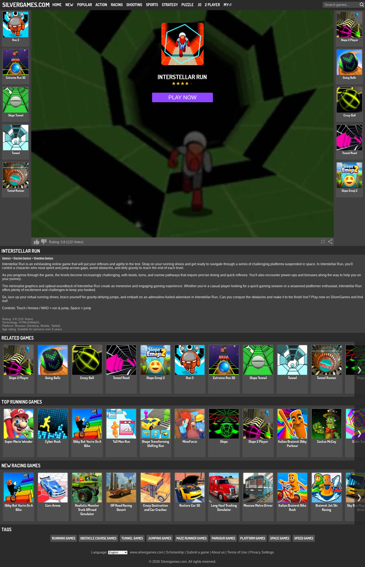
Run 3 (189, 378)
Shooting (134, 4)
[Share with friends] (330, 241)
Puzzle (187, 4)
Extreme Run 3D (224, 378)
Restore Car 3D (189, 505)
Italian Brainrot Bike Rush (292, 507)
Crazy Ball (87, 378)
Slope (224, 441)
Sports (152, 4)
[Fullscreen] (323, 241)
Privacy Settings (261, 552)
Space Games (279, 538)
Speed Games (303, 538)
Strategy (170, 4)
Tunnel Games (132, 538)
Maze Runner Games (191, 538)
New (69, 4)
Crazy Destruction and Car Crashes (155, 507)
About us (218, 552)
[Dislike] (43, 241)
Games (6, 258)
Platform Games (252, 538)
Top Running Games (21, 402)
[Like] (36, 241)
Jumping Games (159, 538)
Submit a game (198, 552)
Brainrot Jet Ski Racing (327, 507)
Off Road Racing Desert (121, 507)
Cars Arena (52, 505)
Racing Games (22, 258)
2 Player (212, 4)
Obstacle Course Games (98, 538)
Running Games (43, 258)
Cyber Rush (53, 441)
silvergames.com (26, 4)
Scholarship (175, 552)
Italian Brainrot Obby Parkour (292, 443)
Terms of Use (237, 552)
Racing (117, 4)
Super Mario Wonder (19, 441)
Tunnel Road (121, 378)
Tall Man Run (121, 441)
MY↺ (228, 4)
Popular (84, 4)
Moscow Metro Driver (258, 505)
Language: (99, 552)
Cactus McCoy (326, 441)
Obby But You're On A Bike (87, 443)
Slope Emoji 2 (155, 378)
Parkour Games (223, 538)
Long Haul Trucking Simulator (224, 507)
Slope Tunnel (258, 378)
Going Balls (52, 378)
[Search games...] (362, 5)
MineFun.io (189, 441)
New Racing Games (20, 465)
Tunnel (292, 378)
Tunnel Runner (326, 378)
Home (57, 4)
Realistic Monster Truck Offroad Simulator (87, 509)
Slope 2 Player (19, 378)
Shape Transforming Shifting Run (155, 443)
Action (101, 4)
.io (199, 4)
